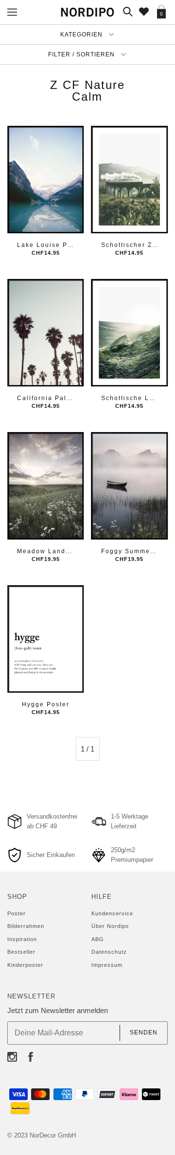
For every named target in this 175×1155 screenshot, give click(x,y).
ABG (97, 939)
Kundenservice (112, 913)
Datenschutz (109, 952)
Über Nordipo (110, 926)
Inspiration (22, 939)
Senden (144, 1032)
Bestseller (21, 952)
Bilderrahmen (25, 926)
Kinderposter (25, 965)
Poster (16, 913)
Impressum (106, 965)
